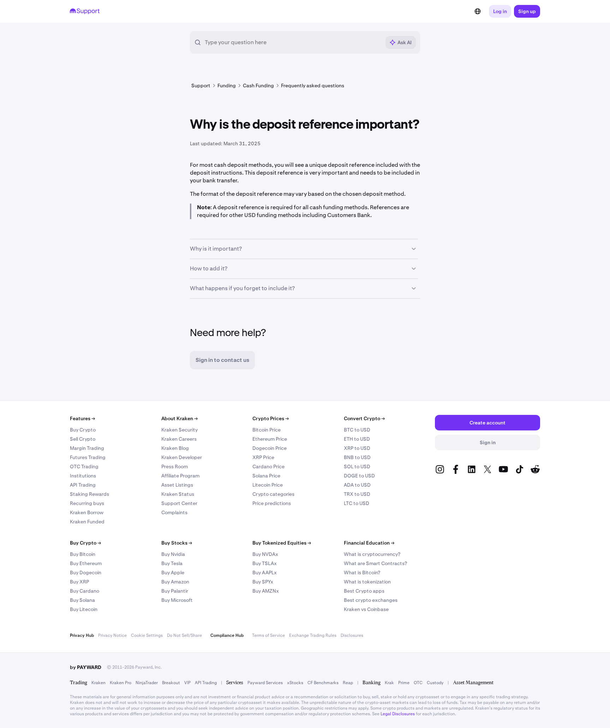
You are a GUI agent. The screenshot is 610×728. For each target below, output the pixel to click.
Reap (348, 683)
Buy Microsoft (177, 600)
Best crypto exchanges (370, 600)
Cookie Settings (147, 635)
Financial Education (369, 543)
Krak (389, 683)
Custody (435, 683)
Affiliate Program (180, 475)
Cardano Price (268, 466)
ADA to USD (357, 485)
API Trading (83, 485)
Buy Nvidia (173, 554)
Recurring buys (87, 503)
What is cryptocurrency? (372, 554)
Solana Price (266, 475)
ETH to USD (357, 439)
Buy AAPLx (264, 572)
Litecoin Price (267, 485)
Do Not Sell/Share (184, 635)
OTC (418, 683)
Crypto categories (273, 494)
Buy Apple (172, 572)
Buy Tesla (172, 563)
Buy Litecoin (83, 609)
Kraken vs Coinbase (366, 609)
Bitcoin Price (266, 430)
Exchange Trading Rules (312, 635)
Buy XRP (79, 582)
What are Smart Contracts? (375, 563)
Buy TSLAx (264, 563)
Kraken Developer (181, 457)
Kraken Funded (87, 521)
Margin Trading (87, 448)
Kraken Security (179, 430)
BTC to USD (357, 430)
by (85, 667)
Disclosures (352, 635)
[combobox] (292, 42)
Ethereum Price (269, 439)
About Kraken (179, 418)
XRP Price (263, 457)
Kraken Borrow (86, 512)
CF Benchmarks (323, 683)
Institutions (83, 475)
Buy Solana (82, 600)
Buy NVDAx (265, 554)
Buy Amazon (175, 582)
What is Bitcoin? (362, 572)
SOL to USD (357, 466)
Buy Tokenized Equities (281, 543)
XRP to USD (357, 448)
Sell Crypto (82, 439)
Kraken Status (177, 494)
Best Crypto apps (364, 591)
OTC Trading (84, 466)
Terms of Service (268, 635)
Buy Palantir (174, 591)
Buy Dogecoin (85, 572)
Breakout (171, 683)
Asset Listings (177, 485)
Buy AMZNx (265, 591)
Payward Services (265, 683)
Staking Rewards (89, 494)
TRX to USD (357, 494)
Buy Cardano (84, 591)
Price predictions (271, 503)
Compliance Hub (227, 635)
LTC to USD (356, 503)
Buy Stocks (176, 543)
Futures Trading (88, 457)
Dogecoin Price (269, 448)
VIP (187, 683)
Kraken (98, 683)
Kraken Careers (179, 439)
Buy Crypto (83, 430)
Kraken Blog (175, 448)
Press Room (174, 466)
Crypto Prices (270, 418)
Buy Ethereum (86, 563)
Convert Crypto (364, 418)
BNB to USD (357, 457)
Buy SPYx (262, 582)
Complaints (174, 512)
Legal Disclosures (398, 714)
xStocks (295, 683)
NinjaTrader (147, 683)
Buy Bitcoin (82, 554)
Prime (403, 683)
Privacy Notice (112, 635)
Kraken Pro (120, 683)
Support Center (179, 503)
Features (82, 418)
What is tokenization (367, 582)
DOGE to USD (359, 475)
